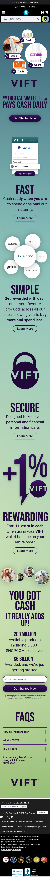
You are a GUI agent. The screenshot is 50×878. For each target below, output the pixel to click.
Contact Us (39, 821)
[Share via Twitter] (8, 817)
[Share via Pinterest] (11, 817)
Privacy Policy (6, 844)
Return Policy (6, 847)
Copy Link (42, 813)
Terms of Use (17, 844)
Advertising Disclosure (31, 844)
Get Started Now (25, 118)
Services (19, 827)
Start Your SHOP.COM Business (13, 832)
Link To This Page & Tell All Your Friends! (19, 812)
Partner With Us (7, 827)
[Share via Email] (1, 818)
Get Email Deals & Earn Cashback (15, 803)
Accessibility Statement (24, 821)
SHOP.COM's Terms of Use (33, 698)
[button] (31, 827)
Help (12, 821)
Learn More (25, 218)
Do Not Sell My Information (11, 850)
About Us (5, 821)
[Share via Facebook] (5, 817)
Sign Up (23, 806)
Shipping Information (19, 847)
